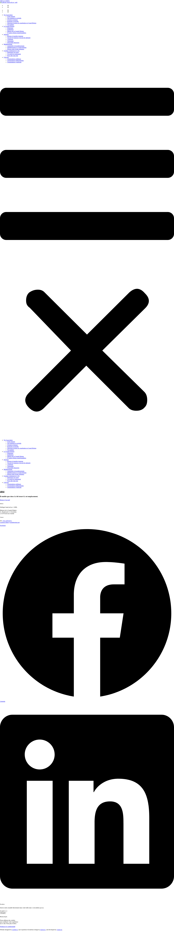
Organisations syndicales (14, 62)
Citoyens (6, 57)
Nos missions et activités (14, 18)
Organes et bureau (12, 20)
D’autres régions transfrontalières (16, 33)
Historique (10, 28)
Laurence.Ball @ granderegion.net (10, 522)
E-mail (2, 911)
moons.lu (42, 929)
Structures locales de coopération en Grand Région (21, 23)
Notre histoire (11, 16)
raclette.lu (15, 929)
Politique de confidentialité (7, 926)
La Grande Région (9, 26)
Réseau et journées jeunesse (15, 36)
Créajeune (10, 39)
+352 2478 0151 (7, 521)
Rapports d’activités (13, 21)
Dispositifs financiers (13, 42)
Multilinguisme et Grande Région (16, 47)
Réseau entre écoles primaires (15, 49)
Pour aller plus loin (12, 55)
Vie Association (8, 15)
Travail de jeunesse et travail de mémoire (18, 37)
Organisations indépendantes (15, 60)
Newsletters (10, 24)
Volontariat (10, 41)
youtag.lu (59, 929)
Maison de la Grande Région (15, 31)
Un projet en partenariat (14, 54)
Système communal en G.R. (12, 51)
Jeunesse (6, 34)
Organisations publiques (14, 59)
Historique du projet (13, 52)
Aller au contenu (5, 1)
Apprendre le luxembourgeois (15, 46)
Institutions (10, 29)
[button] (87, 251)
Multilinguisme (8, 44)
